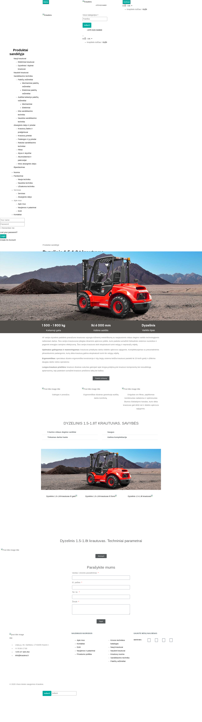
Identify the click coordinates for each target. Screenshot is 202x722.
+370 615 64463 (101, 5)
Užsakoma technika (26, 186)
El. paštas (76, 547)
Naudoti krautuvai (117, 615)
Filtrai (20, 150)
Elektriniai (26, 108)
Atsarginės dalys (25, 197)
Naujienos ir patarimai (27, 207)
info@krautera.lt (22, 620)
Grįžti (145, 9)
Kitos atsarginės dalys (27, 164)
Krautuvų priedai (25, 136)
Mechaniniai (27, 104)
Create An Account (8, 240)
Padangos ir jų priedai (27, 139)
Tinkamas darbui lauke (57, 437)
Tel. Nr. (75, 556)
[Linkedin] (156, 604)
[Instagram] (171, 604)
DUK (20, 211)
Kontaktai (81, 608)
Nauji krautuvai (116, 612)
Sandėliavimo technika (119, 622)
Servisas (21, 193)
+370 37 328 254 (22, 616)
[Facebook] (149, 604)
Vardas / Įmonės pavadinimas (84, 537)
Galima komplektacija (117, 437)
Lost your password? (8, 232)
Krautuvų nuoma (117, 619)
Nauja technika (24, 179)
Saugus (110, 432)
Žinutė (75, 566)
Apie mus (22, 204)
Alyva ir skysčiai (24, 153)
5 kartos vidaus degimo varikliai (61, 432)
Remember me (8, 228)
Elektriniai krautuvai (26, 62)
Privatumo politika (84, 619)
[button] (70, 432)
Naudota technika (25, 183)
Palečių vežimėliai (25, 80)
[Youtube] (163, 604)
